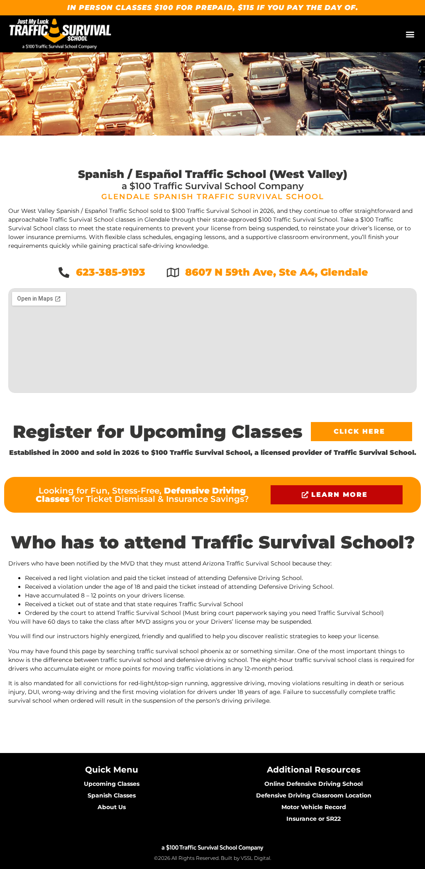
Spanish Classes (112, 795)
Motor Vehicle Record (313, 807)
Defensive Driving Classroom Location (313, 795)
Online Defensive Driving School (313, 784)
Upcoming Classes (111, 784)
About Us (112, 807)
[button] (410, 34)
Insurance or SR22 (313, 818)
